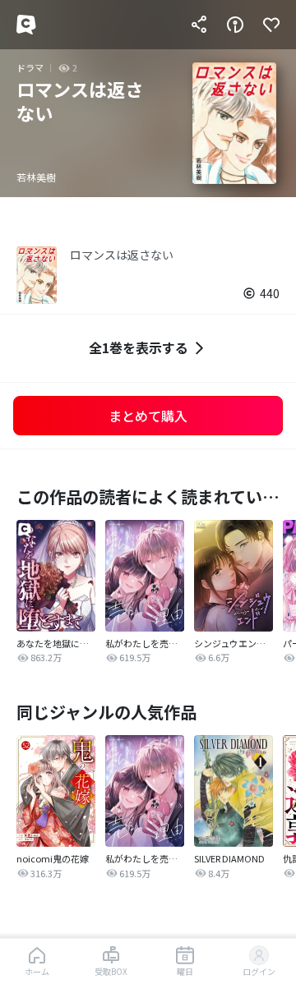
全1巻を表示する (138, 347)
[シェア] (199, 24)
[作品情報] (235, 24)
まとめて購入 (148, 415)
